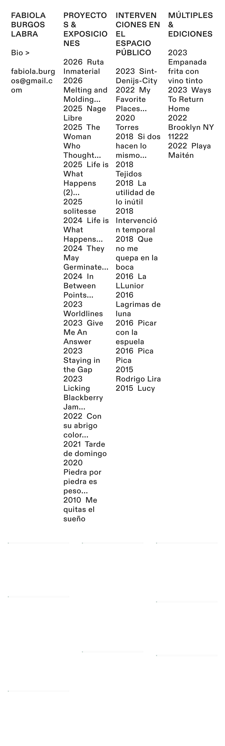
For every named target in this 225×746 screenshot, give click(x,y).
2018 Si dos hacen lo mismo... (138, 146)
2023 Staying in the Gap (81, 360)
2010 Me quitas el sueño (80, 509)
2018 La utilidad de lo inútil (135, 192)
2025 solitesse (79, 207)
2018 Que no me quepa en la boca (137, 253)
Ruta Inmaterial (83, 67)
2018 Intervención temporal (137, 220)
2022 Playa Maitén (189, 151)
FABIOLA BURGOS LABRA (28, 24)
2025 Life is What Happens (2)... (86, 179)
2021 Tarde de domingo (85, 449)
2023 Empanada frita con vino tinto (187, 67)
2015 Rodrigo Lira (138, 374)
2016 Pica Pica (135, 356)
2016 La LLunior (131, 281)
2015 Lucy (135, 388)
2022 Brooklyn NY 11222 (191, 127)
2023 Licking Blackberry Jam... (83, 393)
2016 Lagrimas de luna (138, 304)
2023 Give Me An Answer (83, 332)
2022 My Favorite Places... (133, 99)
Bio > (20, 53)
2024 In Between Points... (79, 285)
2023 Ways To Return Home (189, 99)
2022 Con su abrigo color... (82, 425)
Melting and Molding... (85, 95)
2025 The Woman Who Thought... (82, 141)
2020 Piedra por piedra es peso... (82, 477)
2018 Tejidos (129, 169)
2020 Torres (127, 123)
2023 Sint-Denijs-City (137, 76)
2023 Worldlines (83, 309)
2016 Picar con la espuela (136, 332)
